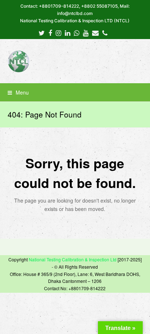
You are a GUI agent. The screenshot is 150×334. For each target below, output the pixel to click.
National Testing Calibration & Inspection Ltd (73, 259)
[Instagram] (58, 32)
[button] (75, 92)
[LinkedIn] (67, 32)
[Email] (95, 32)
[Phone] (104, 32)
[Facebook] (50, 32)
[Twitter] (42, 32)
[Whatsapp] (76, 32)
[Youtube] (85, 32)
